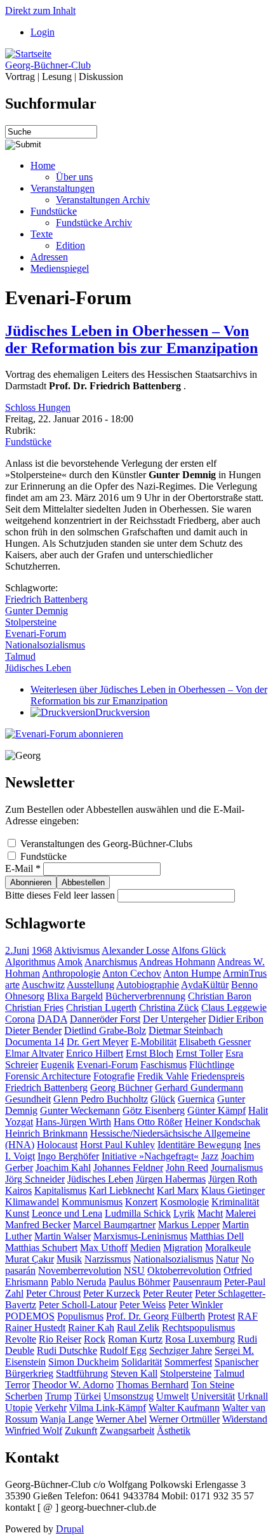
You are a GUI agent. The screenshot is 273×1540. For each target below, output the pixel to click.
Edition (70, 245)
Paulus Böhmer (139, 1281)
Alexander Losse (136, 950)
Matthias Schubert (41, 1247)
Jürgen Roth (232, 1179)
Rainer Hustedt (35, 1327)
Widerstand (244, 1419)
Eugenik (57, 1064)
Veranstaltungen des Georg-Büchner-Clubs (106, 843)
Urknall (252, 1396)
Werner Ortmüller (184, 1419)
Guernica (196, 1099)
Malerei (240, 1213)
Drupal (70, 1528)
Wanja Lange (66, 1419)
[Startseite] (28, 53)
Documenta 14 (34, 1041)
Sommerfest (188, 1361)
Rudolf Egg (123, 1350)
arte (12, 984)
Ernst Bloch (149, 1053)
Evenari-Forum (35, 633)
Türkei (87, 1396)
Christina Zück (169, 1007)
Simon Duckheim (83, 1361)
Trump (58, 1396)
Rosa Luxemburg (200, 1339)
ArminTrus (245, 973)
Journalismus (237, 1167)
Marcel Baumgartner (114, 1224)
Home (42, 165)
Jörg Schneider (35, 1179)
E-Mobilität (153, 1041)
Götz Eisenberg (154, 1110)
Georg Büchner (121, 1087)
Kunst (17, 1213)
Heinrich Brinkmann (46, 1133)
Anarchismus (110, 961)
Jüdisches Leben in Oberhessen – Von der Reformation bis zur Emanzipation (131, 339)
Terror (17, 1384)
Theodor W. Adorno (73, 1384)
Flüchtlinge (211, 1064)
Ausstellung (90, 984)
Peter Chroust (53, 1293)
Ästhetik (173, 1430)
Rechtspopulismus (198, 1327)
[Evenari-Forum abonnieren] (64, 733)
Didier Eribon (235, 1019)
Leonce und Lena (67, 1213)
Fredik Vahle (163, 1076)
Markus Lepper (189, 1224)
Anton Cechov (131, 973)
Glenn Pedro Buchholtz (100, 1099)
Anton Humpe (192, 973)
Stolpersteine (31, 622)
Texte (41, 234)
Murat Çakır (29, 1259)
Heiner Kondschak (222, 1121)
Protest (221, 1316)
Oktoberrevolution (184, 1270)
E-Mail (23, 868)
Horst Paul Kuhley (117, 1144)
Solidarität (141, 1361)
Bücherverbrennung (145, 996)
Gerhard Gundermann (199, 1087)
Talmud (20, 656)
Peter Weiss (142, 1304)
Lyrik (184, 1213)
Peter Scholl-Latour (78, 1304)
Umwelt (172, 1396)
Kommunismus (92, 1201)
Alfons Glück (198, 950)
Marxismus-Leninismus (140, 1236)
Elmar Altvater (34, 1053)
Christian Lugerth (101, 1007)
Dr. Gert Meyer (97, 1041)
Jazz (209, 1156)
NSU (134, 1270)
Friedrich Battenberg (46, 599)
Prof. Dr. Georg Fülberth (155, 1316)
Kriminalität (235, 1201)
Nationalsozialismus (45, 644)
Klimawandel (32, 1201)
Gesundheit (28, 1099)
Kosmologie (184, 1201)
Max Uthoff (104, 1247)
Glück (162, 1099)
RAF (247, 1316)
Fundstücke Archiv (94, 222)
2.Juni (17, 950)
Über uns (74, 176)
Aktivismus (77, 950)
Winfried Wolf (33, 1430)
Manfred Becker (37, 1224)
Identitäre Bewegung (199, 1144)
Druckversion (122, 712)
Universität (213, 1396)
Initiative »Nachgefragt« (150, 1156)
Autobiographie (147, 984)
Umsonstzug (128, 1396)
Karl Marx (178, 1190)
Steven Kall (133, 1373)
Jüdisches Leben (38, 667)
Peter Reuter (167, 1293)
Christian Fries (34, 1007)
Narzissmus (107, 1259)
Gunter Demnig (36, 610)
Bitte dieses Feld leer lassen (61, 895)
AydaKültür (205, 984)
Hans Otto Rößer (148, 1121)
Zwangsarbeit (127, 1430)
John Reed (187, 1167)
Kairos (18, 1190)
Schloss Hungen (37, 407)
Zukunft (81, 1430)
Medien (145, 1247)
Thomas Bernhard (152, 1384)
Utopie (18, 1407)
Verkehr (51, 1407)
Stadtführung (82, 1373)
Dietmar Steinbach (186, 1030)
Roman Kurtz (135, 1339)
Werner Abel (121, 1419)
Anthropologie (71, 973)
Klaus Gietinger (233, 1190)
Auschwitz (43, 984)
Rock (94, 1339)
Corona (20, 1019)
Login (42, 32)
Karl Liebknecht (121, 1190)
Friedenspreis (217, 1076)
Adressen (49, 256)
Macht (210, 1213)
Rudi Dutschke (67, 1350)
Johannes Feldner (128, 1167)
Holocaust (57, 1144)
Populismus (80, 1316)
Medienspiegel (59, 268)
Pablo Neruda (78, 1281)
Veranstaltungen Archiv (103, 199)
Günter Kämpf (216, 1110)
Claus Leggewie (234, 1007)
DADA (52, 1019)
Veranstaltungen (62, 188)
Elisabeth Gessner (215, 1041)
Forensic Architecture (48, 1076)
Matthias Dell (217, 1236)
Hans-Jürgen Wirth (73, 1121)
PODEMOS (30, 1316)
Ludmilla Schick (138, 1213)
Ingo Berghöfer (68, 1156)
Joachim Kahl (63, 1167)
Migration (183, 1247)
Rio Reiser (60, 1339)
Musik (69, 1259)
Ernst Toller (199, 1053)
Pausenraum (197, 1281)
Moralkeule (228, 1247)
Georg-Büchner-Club (48, 65)
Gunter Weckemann (80, 1110)
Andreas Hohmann (177, 961)
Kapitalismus (60, 1190)
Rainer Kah (91, 1327)
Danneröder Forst (105, 1019)
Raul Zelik (138, 1327)
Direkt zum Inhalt (40, 10)
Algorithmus (30, 961)
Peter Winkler (195, 1304)
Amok (70, 961)
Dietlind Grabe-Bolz (105, 1030)
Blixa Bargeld (75, 996)
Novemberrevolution (79, 1270)
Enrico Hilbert (94, 1053)
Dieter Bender (33, 1030)
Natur (227, 1259)
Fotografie (114, 1076)
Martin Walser (62, 1236)
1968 (42, 950)
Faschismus (163, 1064)
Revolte (20, 1339)
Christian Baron (219, 996)
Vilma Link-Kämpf (107, 1407)
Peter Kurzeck (111, 1293)
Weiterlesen (148, 695)
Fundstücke (53, 211)
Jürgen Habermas (171, 1179)
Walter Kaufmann (184, 1407)
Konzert (141, 1201)
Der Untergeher (174, 1019)
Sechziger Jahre (180, 1350)
